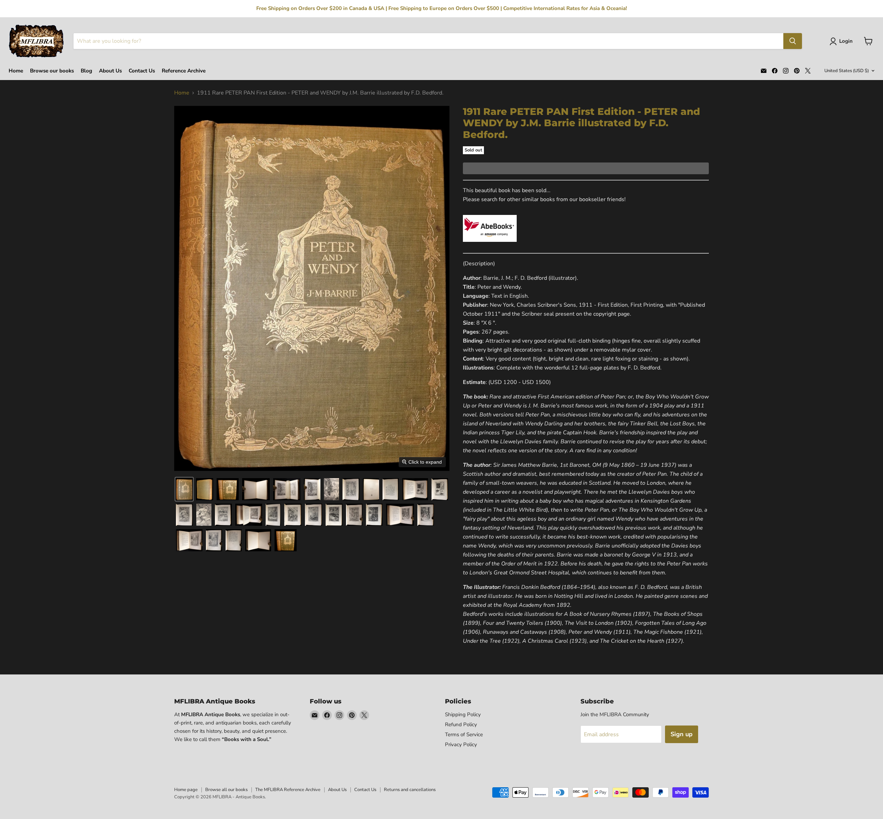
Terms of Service (464, 734)
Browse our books (52, 71)
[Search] (792, 41)
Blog (86, 71)
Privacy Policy (461, 744)
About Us (110, 71)
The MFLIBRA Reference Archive (287, 790)
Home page (186, 790)
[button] (842, 41)
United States (846, 71)
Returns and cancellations (410, 790)
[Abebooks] (490, 245)
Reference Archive (184, 71)
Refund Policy (461, 724)
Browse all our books (226, 790)
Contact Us (142, 71)
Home (16, 71)
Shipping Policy (463, 714)
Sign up (682, 734)
